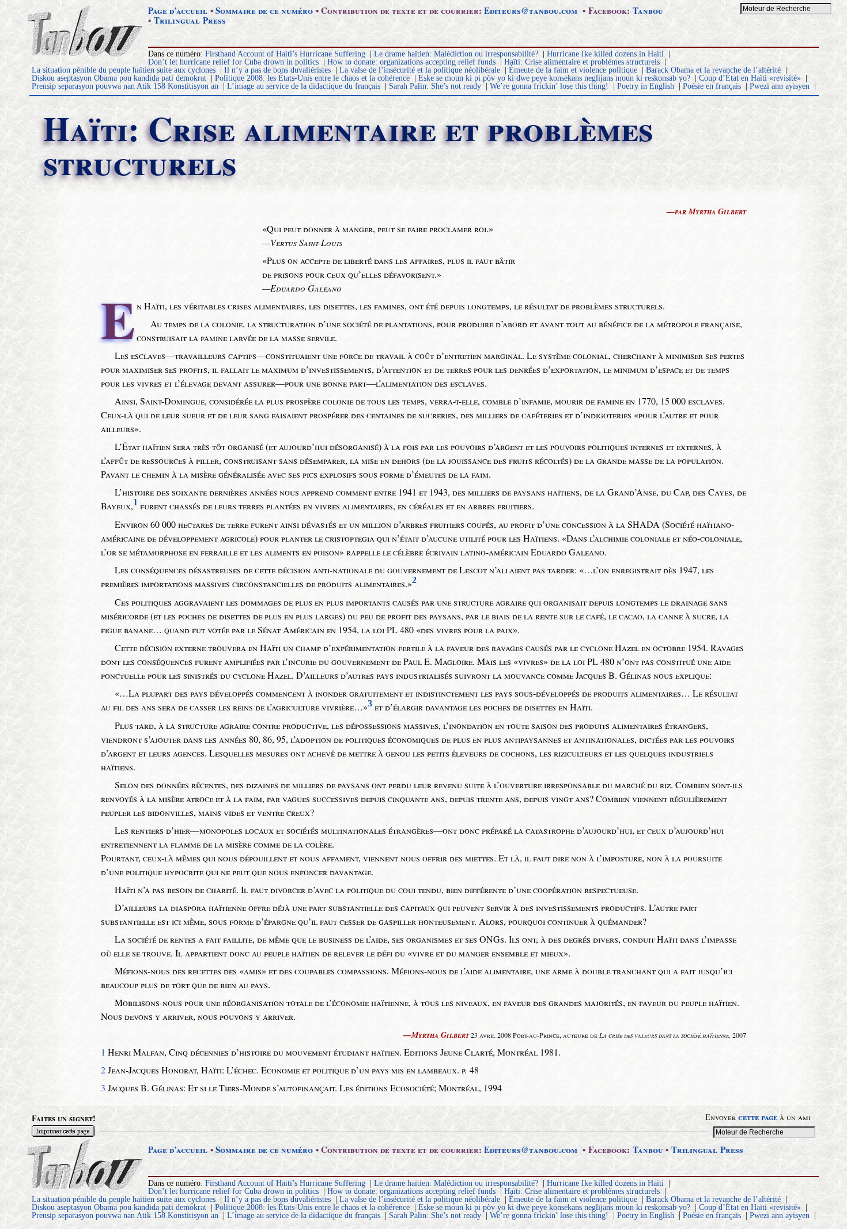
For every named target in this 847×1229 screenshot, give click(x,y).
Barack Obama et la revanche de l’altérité (713, 70)
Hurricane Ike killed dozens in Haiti (605, 54)
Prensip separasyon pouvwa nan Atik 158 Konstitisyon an (125, 86)
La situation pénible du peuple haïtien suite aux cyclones (123, 70)
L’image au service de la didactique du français (303, 86)
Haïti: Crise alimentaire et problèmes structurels (582, 62)
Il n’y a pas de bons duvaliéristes (277, 70)
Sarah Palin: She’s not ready (435, 86)
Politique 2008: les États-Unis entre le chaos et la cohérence (312, 78)
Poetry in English (645, 86)
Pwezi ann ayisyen (780, 86)
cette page (757, 1117)
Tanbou (648, 10)
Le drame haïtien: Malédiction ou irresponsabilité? (456, 54)
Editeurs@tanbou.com (530, 10)
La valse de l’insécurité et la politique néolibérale (419, 70)
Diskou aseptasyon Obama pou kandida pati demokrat (119, 78)
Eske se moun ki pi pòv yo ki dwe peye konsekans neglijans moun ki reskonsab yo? (554, 78)
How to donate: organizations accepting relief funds (411, 62)
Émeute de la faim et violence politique (573, 70)
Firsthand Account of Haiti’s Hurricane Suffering (285, 54)
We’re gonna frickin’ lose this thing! (549, 86)
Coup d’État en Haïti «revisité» (750, 78)
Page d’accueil (177, 10)
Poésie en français (712, 86)
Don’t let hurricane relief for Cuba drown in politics (233, 62)
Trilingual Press (190, 20)
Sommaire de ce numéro (264, 10)
